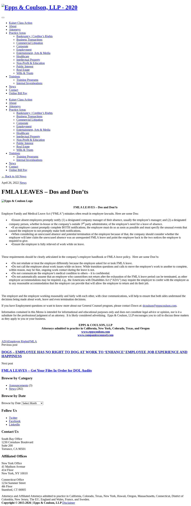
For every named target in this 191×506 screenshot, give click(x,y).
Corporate (22, 46)
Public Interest (24, 66)
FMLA (33, 341)
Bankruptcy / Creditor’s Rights (34, 36)
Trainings (14, 76)
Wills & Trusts (24, 73)
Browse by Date (11, 403)
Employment (24, 49)
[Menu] (2, 17)
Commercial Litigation (29, 43)
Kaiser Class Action (20, 22)
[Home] (39, 7)
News (12, 86)
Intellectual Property (28, 59)
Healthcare (22, 56)
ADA (4, 341)
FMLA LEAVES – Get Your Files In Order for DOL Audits (46, 370)
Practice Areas (17, 32)
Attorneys (15, 29)
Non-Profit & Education (30, 63)
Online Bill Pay (18, 93)
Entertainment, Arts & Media (33, 53)
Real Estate (23, 69)
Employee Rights (18, 341)
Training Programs (27, 79)
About (12, 26)
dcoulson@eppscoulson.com (159, 305)
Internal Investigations (29, 83)
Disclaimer (68, 502)
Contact (13, 89)
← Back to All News (13, 176)
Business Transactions (29, 39)
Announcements (18, 385)
